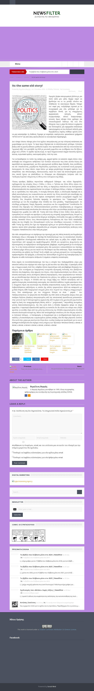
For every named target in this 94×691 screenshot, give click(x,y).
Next (79, 366)
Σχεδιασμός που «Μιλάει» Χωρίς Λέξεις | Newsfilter (41, 590)
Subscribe (17, 515)
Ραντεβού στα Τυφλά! (42, 347)
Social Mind (51, 686)
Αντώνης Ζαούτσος (28, 602)
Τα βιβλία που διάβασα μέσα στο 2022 (36, 569)
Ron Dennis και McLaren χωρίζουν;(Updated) (29, 349)
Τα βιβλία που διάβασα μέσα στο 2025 (43, 72)
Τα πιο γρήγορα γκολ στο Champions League (55, 349)
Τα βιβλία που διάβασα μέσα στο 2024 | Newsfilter (41, 555)
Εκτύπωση (72, 91)
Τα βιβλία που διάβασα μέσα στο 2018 (36, 581)
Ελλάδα (50, 89)
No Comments (65, 89)
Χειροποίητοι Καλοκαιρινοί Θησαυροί (67, 368)
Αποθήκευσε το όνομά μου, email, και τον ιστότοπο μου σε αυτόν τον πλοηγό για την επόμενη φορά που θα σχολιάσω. (46, 446)
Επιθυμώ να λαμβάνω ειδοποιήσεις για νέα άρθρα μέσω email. (38, 457)
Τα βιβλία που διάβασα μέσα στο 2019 (36, 558)
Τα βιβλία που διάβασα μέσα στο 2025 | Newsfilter (41, 566)
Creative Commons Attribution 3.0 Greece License (57, 629)
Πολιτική (56, 89)
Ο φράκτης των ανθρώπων (17, 347)
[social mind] (22, 481)
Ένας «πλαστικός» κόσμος (66, 348)
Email (80, 91)
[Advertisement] (47, 44)
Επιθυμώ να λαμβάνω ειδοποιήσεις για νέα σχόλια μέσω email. (38, 452)
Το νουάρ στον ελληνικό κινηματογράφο (60, 603)
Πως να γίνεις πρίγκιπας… (32, 369)
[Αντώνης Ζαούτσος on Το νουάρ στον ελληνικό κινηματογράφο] (15, 604)
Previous (27, 366)
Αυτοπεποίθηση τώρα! (31, 593)
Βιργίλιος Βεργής (24, 89)
